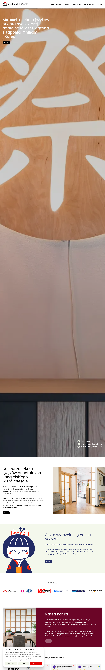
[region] (23, 657)
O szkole (58, 4)
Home (52, 4)
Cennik (75, 4)
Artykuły (92, 4)
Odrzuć (23, 663)
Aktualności (83, 4)
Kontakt (99, 4)
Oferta (67, 4)
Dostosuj (11, 663)
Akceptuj (36, 663)
